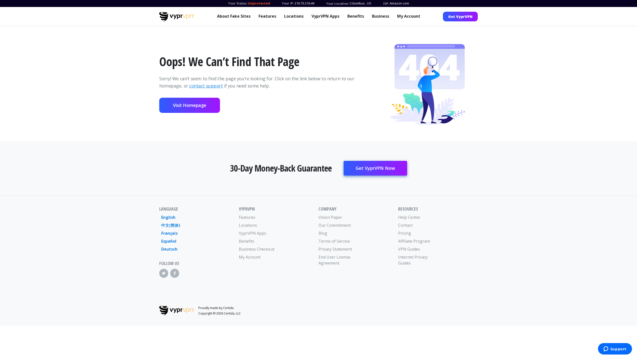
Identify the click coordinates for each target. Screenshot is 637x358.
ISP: (386, 3)
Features (267, 16)
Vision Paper (330, 217)
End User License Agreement (334, 260)
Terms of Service (334, 241)
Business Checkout (256, 249)
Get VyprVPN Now (375, 168)
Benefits (355, 16)
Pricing (404, 233)
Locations (294, 16)
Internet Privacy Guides (413, 260)
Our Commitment (334, 225)
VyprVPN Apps (325, 16)
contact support (206, 86)
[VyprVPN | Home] (176, 17)
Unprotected (259, 3)
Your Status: (237, 3)
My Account (408, 16)
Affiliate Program (414, 241)
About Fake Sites (234, 16)
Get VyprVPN (460, 16)
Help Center (409, 217)
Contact (405, 225)
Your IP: (288, 3)
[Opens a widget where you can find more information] (615, 349)
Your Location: (337, 3)
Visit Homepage (189, 105)
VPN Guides (409, 249)
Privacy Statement (335, 249)
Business (380, 16)
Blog (322, 233)
